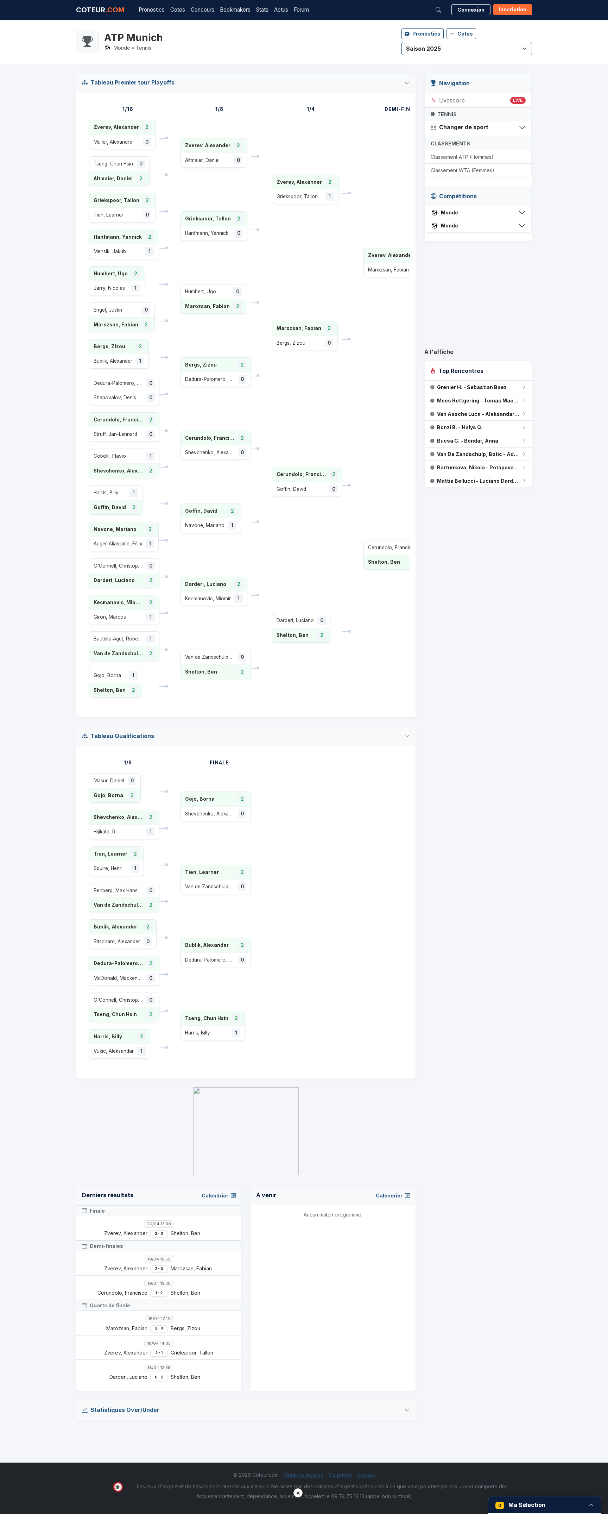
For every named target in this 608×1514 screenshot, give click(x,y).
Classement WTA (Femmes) (462, 170)
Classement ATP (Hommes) (462, 157)
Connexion (470, 10)
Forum (301, 9)
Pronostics (152, 9)
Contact (366, 1475)
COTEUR (100, 10)
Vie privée (340, 1475)
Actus (281, 9)
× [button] (298, 1492)
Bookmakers (235, 9)
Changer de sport (463, 127)
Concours (202, 9)
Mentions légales (303, 1475)
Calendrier (215, 1196)
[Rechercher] (438, 10)
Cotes (177, 9)
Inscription (512, 9)
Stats (262, 9)
